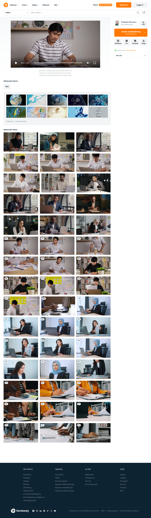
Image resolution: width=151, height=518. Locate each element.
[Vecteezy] (6, 5)
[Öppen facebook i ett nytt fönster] (33, 511)
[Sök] (138, 12)
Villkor (103, 511)
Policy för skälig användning (129, 511)
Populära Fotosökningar (64, 487)
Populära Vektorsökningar (64, 484)
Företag (26, 484)
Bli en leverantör (91, 484)
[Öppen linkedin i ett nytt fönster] (40, 511)
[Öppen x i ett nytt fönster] (51, 511)
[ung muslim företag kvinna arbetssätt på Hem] (94, 305)
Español (123, 478)
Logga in (139, 5)
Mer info (119, 56)
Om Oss (88, 481)
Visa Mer (98, 112)
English (123, 475)
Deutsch (123, 484)
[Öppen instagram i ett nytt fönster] (37, 511)
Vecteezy (26, 478)
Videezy (26, 481)
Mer (55, 5)
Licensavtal (59, 475)
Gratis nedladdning (130, 32)
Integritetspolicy (112, 511)
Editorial (45, 5)
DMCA (57, 478)
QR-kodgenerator (29, 500)
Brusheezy (27, 475)
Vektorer (13, 5)
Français (123, 487)
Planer (95, 5)
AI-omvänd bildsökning (32, 494)
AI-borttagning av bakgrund (33, 497)
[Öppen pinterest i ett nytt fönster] (44, 511)
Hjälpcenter (89, 475)
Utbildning (27, 487)
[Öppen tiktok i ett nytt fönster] (48, 511)
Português (124, 481)
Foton (24, 5)
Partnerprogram (61, 481)
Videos (34, 5)
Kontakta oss (90, 478)
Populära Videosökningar (64, 491)
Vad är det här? (131, 50)
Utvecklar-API (28, 491)
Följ (143, 24)
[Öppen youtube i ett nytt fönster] (55, 511)
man (7, 86)
